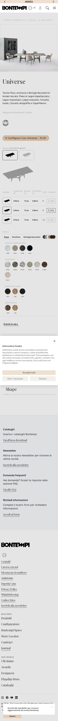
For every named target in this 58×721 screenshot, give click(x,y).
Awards (29, 1)
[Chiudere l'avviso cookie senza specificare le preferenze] (54, 341)
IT (35, 8)
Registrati (12, 716)
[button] (4, 1)
